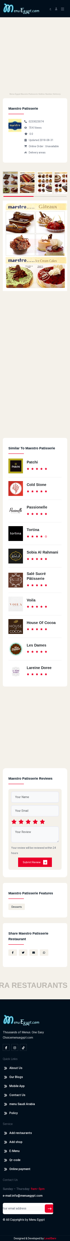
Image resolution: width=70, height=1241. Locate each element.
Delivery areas (37, 152)
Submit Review (32, 862)
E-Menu (14, 1151)
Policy (13, 1113)
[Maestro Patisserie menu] (10, 182)
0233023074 (36, 121)
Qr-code (14, 1160)
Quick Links (10, 1059)
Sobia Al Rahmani (42, 552)
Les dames (36, 645)
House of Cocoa (41, 623)
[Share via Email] (33, 952)
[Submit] (50, 1208)
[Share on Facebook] (12, 952)
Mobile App (17, 1086)
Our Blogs (16, 1077)
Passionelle (37, 507)
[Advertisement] (35, 54)
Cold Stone (36, 485)
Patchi (32, 462)
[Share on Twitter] (23, 952)
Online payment (19, 1169)
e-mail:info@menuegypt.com (23, 1195)
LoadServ (50, 1238)
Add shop (15, 1142)
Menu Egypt (37, 1219)
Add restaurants (20, 1133)
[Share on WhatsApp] (44, 952)
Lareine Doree (39, 668)
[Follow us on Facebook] (6, 1047)
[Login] (56, 8)
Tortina (33, 530)
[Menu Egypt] (21, 8)
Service (8, 1124)
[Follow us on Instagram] (14, 1047)
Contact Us (17, 1095)
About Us (15, 1068)
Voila (31, 600)
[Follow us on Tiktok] (23, 1047)
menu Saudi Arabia (22, 1104)
